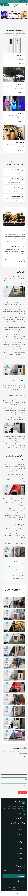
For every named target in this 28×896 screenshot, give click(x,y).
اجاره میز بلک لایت (20, 861)
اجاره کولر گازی (14, 241)
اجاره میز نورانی (21, 856)
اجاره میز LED (21, 846)
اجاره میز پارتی (21, 858)
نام (26, 773)
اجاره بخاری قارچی (20, 832)
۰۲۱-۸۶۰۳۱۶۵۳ (19, 819)
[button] (3, 15)
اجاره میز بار (22, 848)
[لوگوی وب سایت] (16, 5)
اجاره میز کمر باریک (20, 853)
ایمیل (25, 779)
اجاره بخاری (8, 241)
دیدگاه (25, 756)
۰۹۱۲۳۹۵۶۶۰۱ (19, 815)
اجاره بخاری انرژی (21, 829)
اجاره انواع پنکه (21, 827)
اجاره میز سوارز (21, 851)
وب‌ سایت (25, 785)
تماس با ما (14, 889)
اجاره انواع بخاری (21, 837)
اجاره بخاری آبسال (20, 834)
